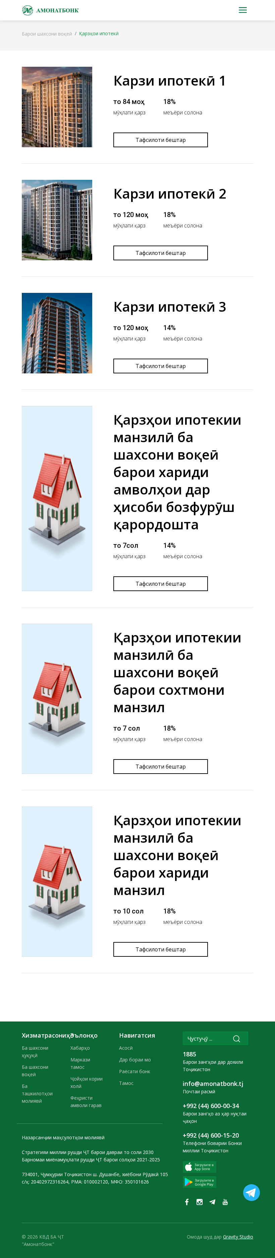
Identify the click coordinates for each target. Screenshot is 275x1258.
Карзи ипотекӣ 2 (169, 193)
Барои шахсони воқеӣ (47, 34)
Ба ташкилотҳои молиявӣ (37, 1093)
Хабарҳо (80, 1048)
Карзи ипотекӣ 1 (169, 80)
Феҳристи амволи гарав (86, 1101)
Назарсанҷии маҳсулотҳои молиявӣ (63, 1137)
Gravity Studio (238, 1237)
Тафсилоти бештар (160, 140)
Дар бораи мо (135, 1059)
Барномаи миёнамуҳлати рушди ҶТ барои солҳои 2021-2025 (91, 1159)
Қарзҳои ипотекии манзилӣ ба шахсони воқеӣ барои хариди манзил (177, 855)
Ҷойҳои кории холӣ (86, 1082)
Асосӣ (126, 1048)
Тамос (126, 1083)
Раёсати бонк (134, 1071)
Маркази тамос (80, 1063)
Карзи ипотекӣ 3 (169, 306)
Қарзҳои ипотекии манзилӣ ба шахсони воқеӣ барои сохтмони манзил (177, 672)
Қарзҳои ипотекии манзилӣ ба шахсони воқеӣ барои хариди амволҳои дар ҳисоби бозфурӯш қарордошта (177, 471)
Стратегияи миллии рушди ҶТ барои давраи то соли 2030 (88, 1152)
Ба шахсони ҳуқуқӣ (35, 1051)
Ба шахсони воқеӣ (35, 1071)
